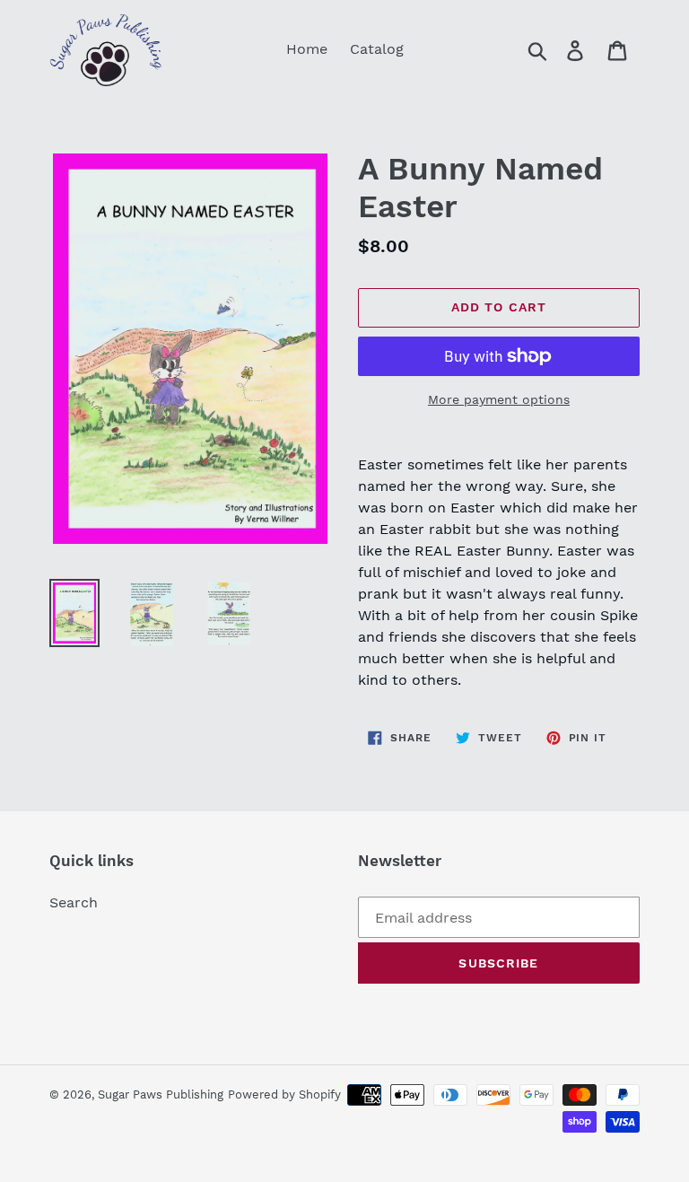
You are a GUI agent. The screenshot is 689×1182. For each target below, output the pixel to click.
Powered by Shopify (284, 1094)
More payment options (499, 399)
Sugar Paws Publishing (160, 1094)
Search (73, 902)
